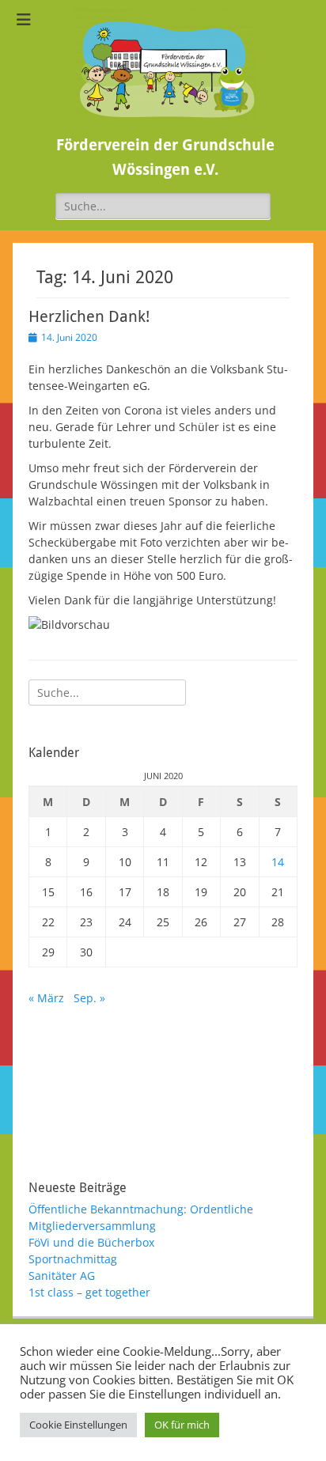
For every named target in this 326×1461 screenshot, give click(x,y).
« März (46, 997)
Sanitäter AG (61, 1275)
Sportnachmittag (72, 1258)
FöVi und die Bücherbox (91, 1242)
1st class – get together (89, 1292)
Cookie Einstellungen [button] (78, 1424)
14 (277, 861)
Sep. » (89, 997)
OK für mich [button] (182, 1424)
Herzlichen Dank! (89, 316)
